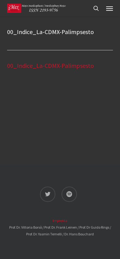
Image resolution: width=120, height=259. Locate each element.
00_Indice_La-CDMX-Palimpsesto (50, 65)
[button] (109, 8)
